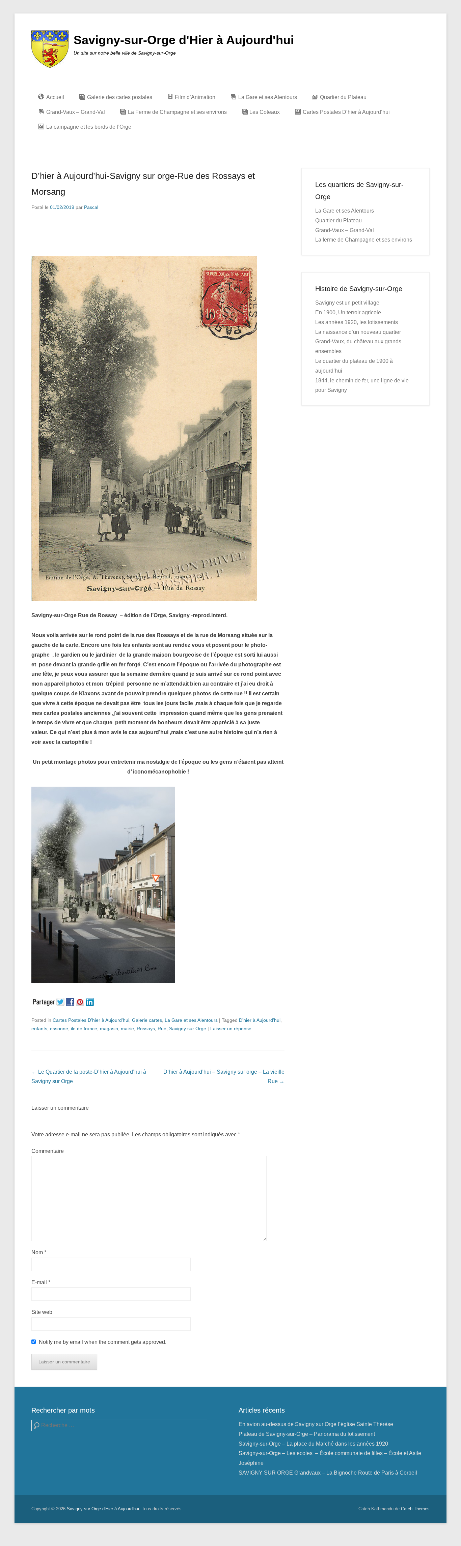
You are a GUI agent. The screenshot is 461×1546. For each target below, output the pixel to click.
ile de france (84, 1028)
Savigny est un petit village (347, 303)
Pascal (91, 207)
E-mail (40, 1282)
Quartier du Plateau (338, 220)
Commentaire (47, 1151)
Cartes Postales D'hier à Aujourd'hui (91, 1020)
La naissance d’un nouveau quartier (358, 332)
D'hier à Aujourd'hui (259, 1020)
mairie (127, 1028)
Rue (162, 1028)
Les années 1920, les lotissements (356, 322)
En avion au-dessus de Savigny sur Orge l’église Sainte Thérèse (316, 1424)
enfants (39, 1028)
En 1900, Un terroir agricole (348, 312)
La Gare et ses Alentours (191, 1020)
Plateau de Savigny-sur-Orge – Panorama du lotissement (307, 1434)
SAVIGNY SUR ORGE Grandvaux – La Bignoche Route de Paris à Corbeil (328, 1473)
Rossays (146, 1028)
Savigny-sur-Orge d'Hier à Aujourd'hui (184, 40)
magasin (109, 1028)
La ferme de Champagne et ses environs (363, 240)
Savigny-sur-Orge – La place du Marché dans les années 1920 (313, 1444)
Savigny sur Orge (187, 1028)
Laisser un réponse (230, 1028)
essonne (59, 1028)
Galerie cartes (147, 1020)
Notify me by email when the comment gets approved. (101, 1342)
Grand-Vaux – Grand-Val (344, 230)
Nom (38, 1252)
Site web (41, 1312)
